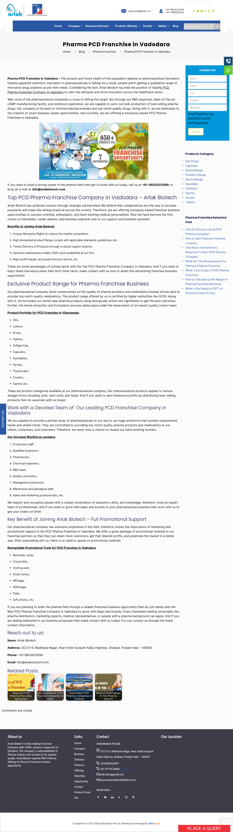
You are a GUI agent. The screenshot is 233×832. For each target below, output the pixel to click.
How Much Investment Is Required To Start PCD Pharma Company (205, 252)
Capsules (191, 165)
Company (79, 749)
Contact (78, 787)
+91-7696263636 (175, 12)
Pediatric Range (195, 175)
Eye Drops (192, 161)
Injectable (191, 184)
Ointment (191, 188)
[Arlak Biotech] (26, 10)
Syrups (190, 197)
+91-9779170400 (110, 769)
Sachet (189, 193)
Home (67, 51)
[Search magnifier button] (217, 26)
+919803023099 (109, 763)
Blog (82, 51)
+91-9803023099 (174, 9)
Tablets (190, 202)
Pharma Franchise (104, 51)
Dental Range (194, 170)
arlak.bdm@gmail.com (140, 11)
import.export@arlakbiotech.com (117, 780)
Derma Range (194, 179)
